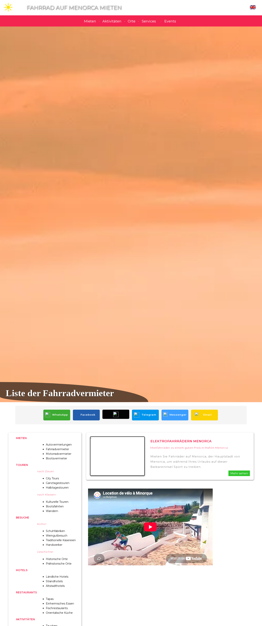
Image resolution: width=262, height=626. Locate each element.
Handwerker (54, 545)
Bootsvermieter (56, 458)
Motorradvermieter (58, 454)
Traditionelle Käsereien (61, 540)
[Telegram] (146, 410)
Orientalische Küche (59, 612)
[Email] (204, 410)
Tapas (50, 599)
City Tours (52, 478)
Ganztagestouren (57, 483)
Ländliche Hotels (57, 576)
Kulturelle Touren (57, 502)
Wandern (52, 511)
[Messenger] (175, 410)
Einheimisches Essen (60, 603)
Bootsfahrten (55, 506)
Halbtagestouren (57, 487)
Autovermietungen (59, 444)
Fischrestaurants (57, 608)
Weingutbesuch (56, 535)
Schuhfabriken (55, 531)
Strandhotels (54, 581)
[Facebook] (86, 410)
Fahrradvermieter (57, 449)
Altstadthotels (55, 586)
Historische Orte (57, 559)
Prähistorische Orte (59, 563)
